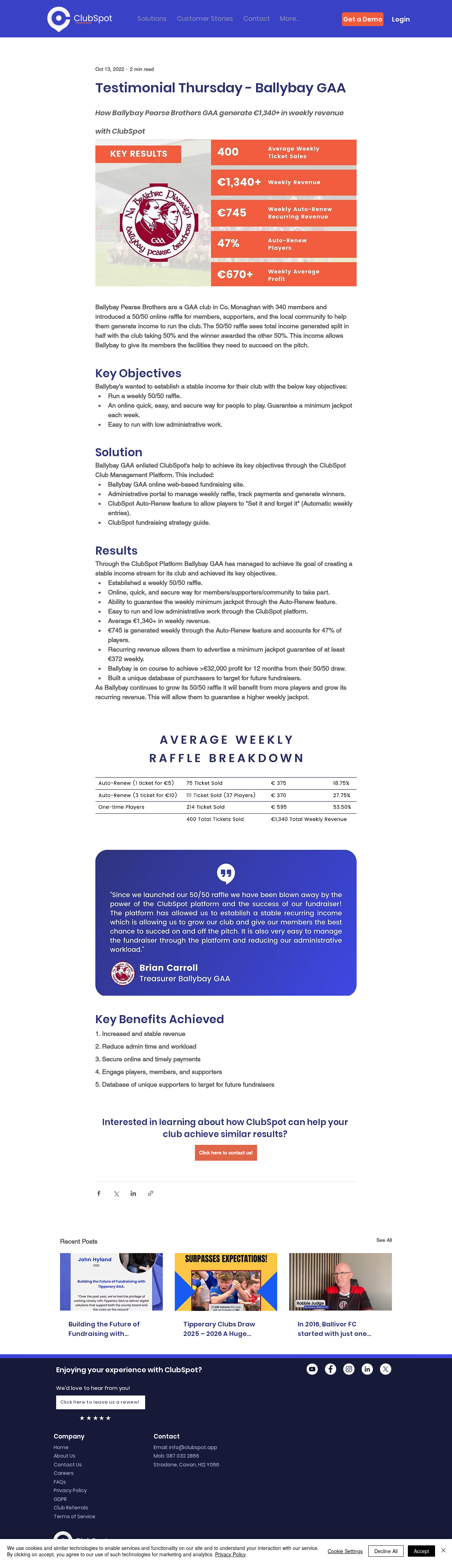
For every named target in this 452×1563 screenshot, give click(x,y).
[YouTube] (312, 1369)
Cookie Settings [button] (345, 1551)
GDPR (60, 1499)
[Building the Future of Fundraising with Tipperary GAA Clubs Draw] (111, 1282)
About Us (65, 1455)
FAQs (60, 1481)
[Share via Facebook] (98, 1193)
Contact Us (68, 1464)
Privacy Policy (70, 1490)
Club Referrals (71, 1507)
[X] (385, 1369)
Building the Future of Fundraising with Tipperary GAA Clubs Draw (104, 1329)
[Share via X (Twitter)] (116, 1193)
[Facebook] (330, 1369)
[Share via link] (150, 1193)
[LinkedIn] (367, 1369)
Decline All (386, 1551)
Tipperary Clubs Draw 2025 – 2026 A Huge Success (219, 1329)
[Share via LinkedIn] (133, 1193)
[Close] (443, 1551)
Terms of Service (74, 1516)
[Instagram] (349, 1369)
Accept (421, 1551)
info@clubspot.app (193, 1447)
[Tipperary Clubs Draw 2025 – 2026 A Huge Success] (226, 1282)
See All (384, 1240)
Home (61, 1447)
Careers (64, 1473)
